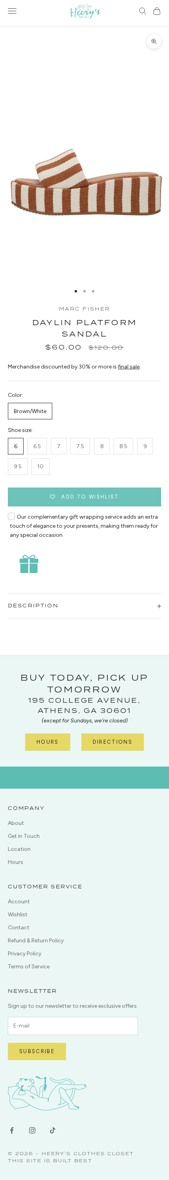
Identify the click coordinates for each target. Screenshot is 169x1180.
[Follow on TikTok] (53, 1130)
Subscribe (37, 1051)
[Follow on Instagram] (32, 1130)
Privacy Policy (24, 953)
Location (19, 849)
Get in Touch (24, 836)
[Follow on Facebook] (12, 1130)
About (16, 823)
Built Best (72, 1160)
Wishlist (18, 914)
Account (19, 901)
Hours (48, 742)
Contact (18, 927)
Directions (112, 742)
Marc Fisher (84, 308)
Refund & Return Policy (36, 940)
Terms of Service (29, 966)
